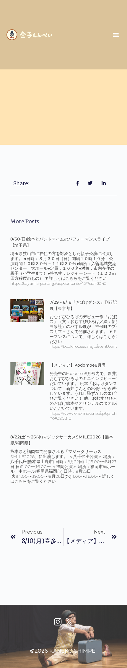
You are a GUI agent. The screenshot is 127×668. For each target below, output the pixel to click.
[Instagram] (57, 621)
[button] (116, 35)
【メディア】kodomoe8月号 (78, 365)
